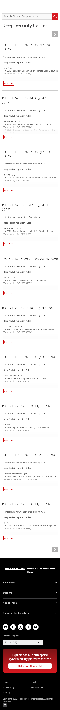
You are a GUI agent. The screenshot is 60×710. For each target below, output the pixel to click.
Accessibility (8, 687)
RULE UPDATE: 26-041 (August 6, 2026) (30, 258)
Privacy (6, 682)
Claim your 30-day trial (25, 665)
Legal (33, 682)
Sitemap (6, 692)
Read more (8, 83)
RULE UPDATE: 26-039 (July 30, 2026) (29, 357)
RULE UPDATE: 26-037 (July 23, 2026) (29, 455)
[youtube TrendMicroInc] (36, 627)
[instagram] (28, 627)
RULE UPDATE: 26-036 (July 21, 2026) (27, 504)
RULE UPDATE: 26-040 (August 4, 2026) (29, 308)
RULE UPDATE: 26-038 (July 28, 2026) (27, 406)
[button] (23, 642)
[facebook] (13, 627)
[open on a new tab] (20, 627)
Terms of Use (37, 687)
